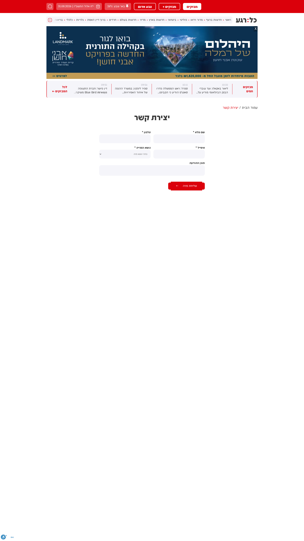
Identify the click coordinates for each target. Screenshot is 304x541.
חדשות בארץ (156, 20)
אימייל (200, 148)
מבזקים (192, 6)
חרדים (112, 20)
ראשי (228, 20)
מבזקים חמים (248, 89)
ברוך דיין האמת (96, 20)
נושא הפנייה (142, 148)
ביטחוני (172, 20)
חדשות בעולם (128, 20)
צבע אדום (145, 6)
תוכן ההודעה (197, 163)
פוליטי (183, 20)
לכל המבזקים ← (59, 89)
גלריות (80, 20)
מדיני (142, 20)
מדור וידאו (197, 20)
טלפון (146, 132)
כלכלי (69, 20)
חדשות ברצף (214, 20)
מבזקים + (169, 6)
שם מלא (199, 132)
